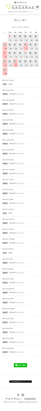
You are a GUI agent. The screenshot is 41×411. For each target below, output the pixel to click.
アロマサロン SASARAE (20, 399)
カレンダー (20, 20)
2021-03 (26, 27)
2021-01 (14, 27)
